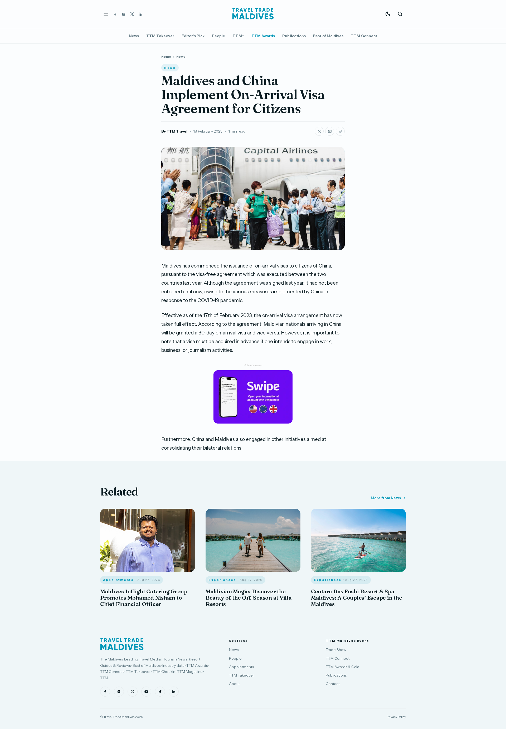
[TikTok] (160, 692)
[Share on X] (319, 131)
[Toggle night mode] (388, 14)
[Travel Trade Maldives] (122, 644)
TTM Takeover (160, 35)
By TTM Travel (174, 131)
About (234, 683)
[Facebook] (115, 14)
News (134, 35)
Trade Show (336, 649)
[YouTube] (146, 692)
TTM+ (238, 35)
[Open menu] (106, 14)
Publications (294, 35)
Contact (333, 683)
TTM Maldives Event (347, 641)
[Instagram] (123, 14)
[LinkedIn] (140, 14)
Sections (238, 641)
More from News (386, 498)
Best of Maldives (328, 35)
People (218, 35)
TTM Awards (263, 35)
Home (166, 57)
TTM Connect (364, 35)
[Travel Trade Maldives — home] (253, 14)
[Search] (400, 14)
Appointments (241, 666)
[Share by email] (329, 131)
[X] (132, 14)
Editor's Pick (193, 35)
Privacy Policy (396, 717)
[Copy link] (340, 131)
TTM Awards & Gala (342, 666)
